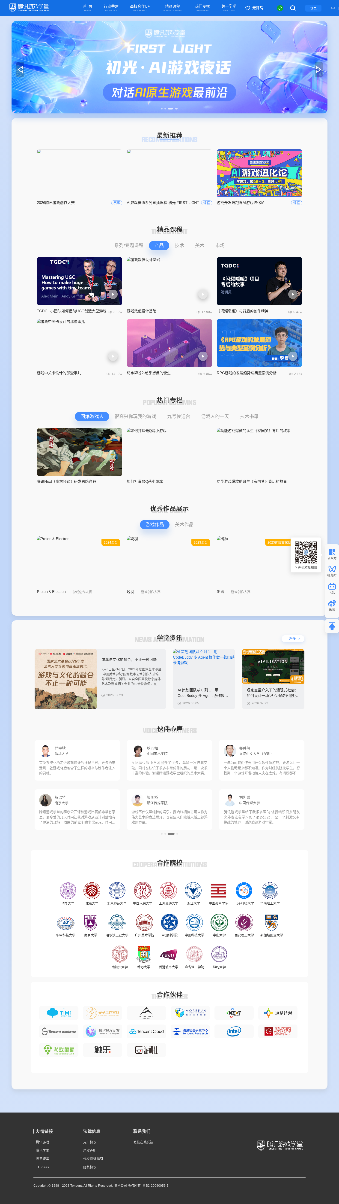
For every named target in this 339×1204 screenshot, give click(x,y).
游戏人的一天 (215, 416)
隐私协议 (90, 1167)
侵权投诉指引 (93, 1159)
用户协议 (90, 1142)
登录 (313, 8)
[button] (162, 108)
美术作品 (184, 524)
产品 (159, 245)
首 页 (87, 8)
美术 (199, 245)
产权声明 (90, 1150)
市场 (220, 245)
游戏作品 (155, 524)
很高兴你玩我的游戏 (135, 416)
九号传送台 (178, 416)
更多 (294, 639)
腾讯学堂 (42, 1150)
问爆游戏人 (92, 416)
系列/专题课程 (128, 245)
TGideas (42, 1167)
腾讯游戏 (42, 1142)
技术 (179, 245)
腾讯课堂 (42, 1159)
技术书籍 (249, 416)
